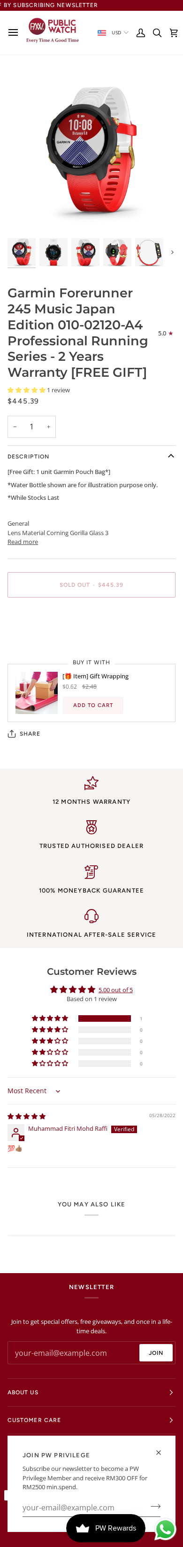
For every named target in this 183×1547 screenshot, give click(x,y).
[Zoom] (25, 218)
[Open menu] (16, 32)
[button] (27, 390)
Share (30, 734)
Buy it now (91, 617)
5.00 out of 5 (116, 990)
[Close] (162, 1452)
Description (28, 456)
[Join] (152, 1506)
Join (156, 1353)
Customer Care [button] (34, 1420)
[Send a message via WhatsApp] (165, 1529)
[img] (27, 1116)
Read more (23, 541)
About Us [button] (23, 1392)
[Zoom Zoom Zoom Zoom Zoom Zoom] (91, 152)
